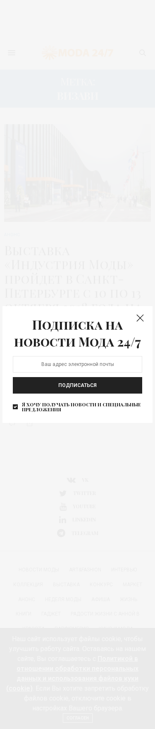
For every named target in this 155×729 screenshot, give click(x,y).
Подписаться (77, 385)
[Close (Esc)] (140, 318)
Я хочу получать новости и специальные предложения (81, 407)
